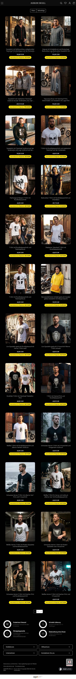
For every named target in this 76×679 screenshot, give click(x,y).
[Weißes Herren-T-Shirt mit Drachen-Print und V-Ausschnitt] (56, 576)
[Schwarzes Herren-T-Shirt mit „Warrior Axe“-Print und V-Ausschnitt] (20, 477)
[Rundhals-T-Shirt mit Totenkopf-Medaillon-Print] (20, 378)
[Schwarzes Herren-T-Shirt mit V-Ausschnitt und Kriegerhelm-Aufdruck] (56, 427)
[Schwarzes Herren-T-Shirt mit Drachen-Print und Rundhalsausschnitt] (20, 576)
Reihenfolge (41, 10)
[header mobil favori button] (65, 3)
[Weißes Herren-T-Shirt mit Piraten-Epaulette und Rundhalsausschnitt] (20, 526)
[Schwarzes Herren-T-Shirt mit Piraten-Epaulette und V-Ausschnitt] (56, 526)
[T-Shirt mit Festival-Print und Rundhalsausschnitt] (56, 378)
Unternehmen (10, 653)
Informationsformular (8, 666)
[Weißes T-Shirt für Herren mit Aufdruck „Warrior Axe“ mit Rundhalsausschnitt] (56, 477)
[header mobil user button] (69, 3)
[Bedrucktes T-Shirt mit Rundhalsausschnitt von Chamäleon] (56, 180)
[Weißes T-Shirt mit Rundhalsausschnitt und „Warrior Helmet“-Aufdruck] (20, 427)
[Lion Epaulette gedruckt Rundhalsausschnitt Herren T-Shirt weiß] (20, 328)
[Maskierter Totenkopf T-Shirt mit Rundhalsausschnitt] (56, 229)
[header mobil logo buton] (38, 3)
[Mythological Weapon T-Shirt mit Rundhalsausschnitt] (20, 180)
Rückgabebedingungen (19, 636)
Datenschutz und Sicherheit (10, 664)
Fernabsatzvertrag (20, 666)
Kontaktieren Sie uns (48, 653)
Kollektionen (10, 647)
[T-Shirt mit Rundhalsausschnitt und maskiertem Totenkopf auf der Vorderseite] (56, 130)
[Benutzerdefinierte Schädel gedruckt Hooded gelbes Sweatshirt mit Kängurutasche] (56, 279)
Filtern (33, 10)
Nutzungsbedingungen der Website (28, 664)
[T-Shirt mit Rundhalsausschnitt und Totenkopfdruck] (20, 229)
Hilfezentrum (45, 647)
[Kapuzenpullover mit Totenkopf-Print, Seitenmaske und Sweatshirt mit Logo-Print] (56, 81)
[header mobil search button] (61, 3)
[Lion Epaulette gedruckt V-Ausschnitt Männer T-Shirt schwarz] (56, 328)
